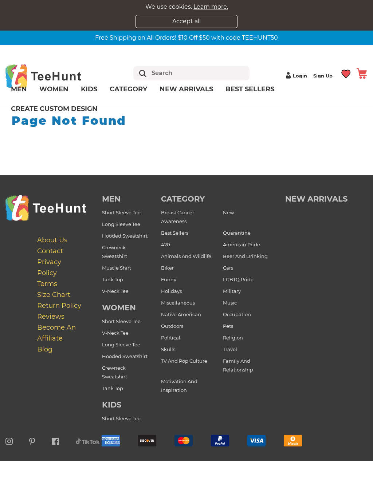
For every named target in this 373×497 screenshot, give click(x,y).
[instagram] (9, 440)
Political (170, 338)
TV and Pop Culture (184, 361)
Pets (228, 326)
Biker (167, 268)
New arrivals (186, 89)
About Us (52, 240)
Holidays (171, 291)
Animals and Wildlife (186, 256)
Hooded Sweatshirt (125, 236)
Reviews (50, 317)
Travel (230, 349)
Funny (168, 279)
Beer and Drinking (245, 256)
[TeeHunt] (53, 76)
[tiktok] (88, 440)
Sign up (323, 76)
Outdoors (172, 326)
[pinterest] (32, 440)
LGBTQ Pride (238, 279)
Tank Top (112, 279)
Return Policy (59, 306)
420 (165, 244)
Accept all (186, 21)
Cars (228, 268)
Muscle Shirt (116, 268)
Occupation (237, 314)
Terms (47, 284)
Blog (44, 349)
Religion (233, 338)
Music (230, 303)
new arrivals (316, 198)
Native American (181, 314)
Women (53, 89)
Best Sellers (249, 89)
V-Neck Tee (115, 291)
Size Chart (53, 295)
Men (19, 89)
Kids (89, 89)
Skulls (168, 349)
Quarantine (237, 233)
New (228, 212)
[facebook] (55, 440)
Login (300, 76)
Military (232, 291)
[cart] (362, 72)
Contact (50, 251)
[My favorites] (346, 72)
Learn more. (210, 6)
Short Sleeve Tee (121, 212)
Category (128, 89)
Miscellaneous (178, 303)
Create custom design (54, 109)
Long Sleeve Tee (121, 224)
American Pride (241, 244)
